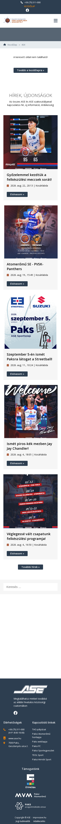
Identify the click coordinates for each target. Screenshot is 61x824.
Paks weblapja (39, 741)
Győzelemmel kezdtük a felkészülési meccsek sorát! (29, 177)
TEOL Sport (37, 755)
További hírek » (30, 567)
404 (23, 45)
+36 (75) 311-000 (32, 2)
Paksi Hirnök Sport (41, 759)
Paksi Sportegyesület (43, 750)
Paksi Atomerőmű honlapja (41, 735)
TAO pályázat (39, 729)
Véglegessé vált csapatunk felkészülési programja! (28, 536)
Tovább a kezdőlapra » (30, 70)
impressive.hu (39, 817)
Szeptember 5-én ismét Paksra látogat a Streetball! (29, 356)
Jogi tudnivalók (23, 821)
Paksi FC (36, 746)
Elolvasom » (17, 194)
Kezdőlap (29, 6)
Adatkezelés (39, 821)
